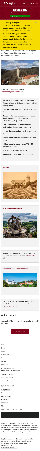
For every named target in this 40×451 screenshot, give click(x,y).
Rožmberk (20, 10)
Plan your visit (5, 390)
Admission (4, 403)
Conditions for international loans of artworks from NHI (16, 442)
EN (24, 3)
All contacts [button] (20, 332)
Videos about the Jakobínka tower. (15, 269)
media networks (11, 306)
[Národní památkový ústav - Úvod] (9, 3)
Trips (2, 406)
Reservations (5, 399)
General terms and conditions (11, 441)
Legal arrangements (7, 439)
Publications (5, 354)
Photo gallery (5, 417)
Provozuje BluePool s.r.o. (9, 447)
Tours (3, 393)
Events (3, 348)
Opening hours (6, 396)
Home (3, 345)
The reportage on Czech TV (11, 92)
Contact (3, 361)
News (3, 351)
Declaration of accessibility (24, 439)
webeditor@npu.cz (7, 445)
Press (3, 358)
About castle (5, 413)
